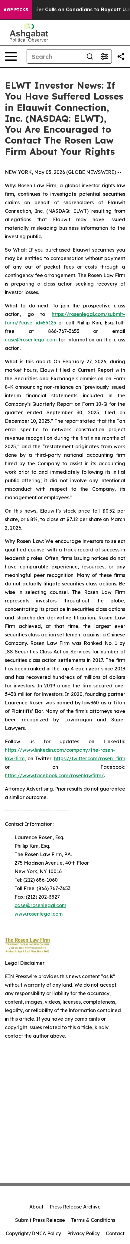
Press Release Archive (75, 1207)
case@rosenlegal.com (31, 340)
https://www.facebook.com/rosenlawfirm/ (54, 775)
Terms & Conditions (93, 1220)
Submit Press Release (40, 1220)
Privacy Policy (83, 1233)
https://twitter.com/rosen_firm (89, 758)
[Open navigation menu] (11, 56)
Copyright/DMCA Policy (33, 1233)
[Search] (90, 56)
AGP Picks (16, 9)
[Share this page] (121, 56)
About (36, 1207)
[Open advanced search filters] (104, 56)
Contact (115, 1233)
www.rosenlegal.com (39, 914)
